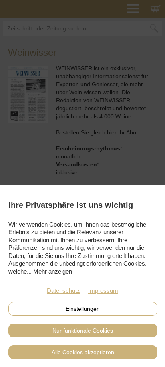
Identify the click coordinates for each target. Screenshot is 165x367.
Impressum (103, 290)
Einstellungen (83, 309)
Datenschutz (63, 290)
